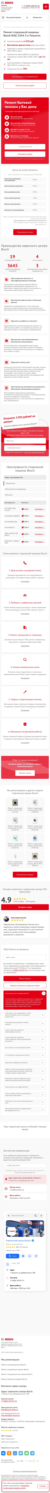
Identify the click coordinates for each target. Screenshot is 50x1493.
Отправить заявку (25, 154)
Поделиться (3, 1453)
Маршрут (14, 1256)
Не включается (10, 527)
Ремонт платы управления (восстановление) (12, 179)
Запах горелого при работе (11, 534)
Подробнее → (39, 509)
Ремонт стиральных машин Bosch (15, 1369)
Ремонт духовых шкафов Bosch (14, 1379)
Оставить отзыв (25, 907)
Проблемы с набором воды (12, 542)
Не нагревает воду (11, 522)
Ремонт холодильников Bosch (13, 1365)
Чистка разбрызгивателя (12, 192)
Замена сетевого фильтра (12, 204)
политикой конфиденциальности (34, 452)
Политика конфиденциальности (25, 1471)
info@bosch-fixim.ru (9, 1409)
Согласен (42, 1486)
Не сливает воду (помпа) (10, 509)
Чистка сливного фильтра (12, 198)
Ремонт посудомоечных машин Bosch (16, 1374)
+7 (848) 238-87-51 (32, 6)
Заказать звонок (25, 773)
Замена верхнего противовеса (13, 186)
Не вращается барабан (12, 516)
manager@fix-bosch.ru (10, 1415)
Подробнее (25, 582)
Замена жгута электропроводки (14, 210)
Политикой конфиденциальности (25, 1172)
